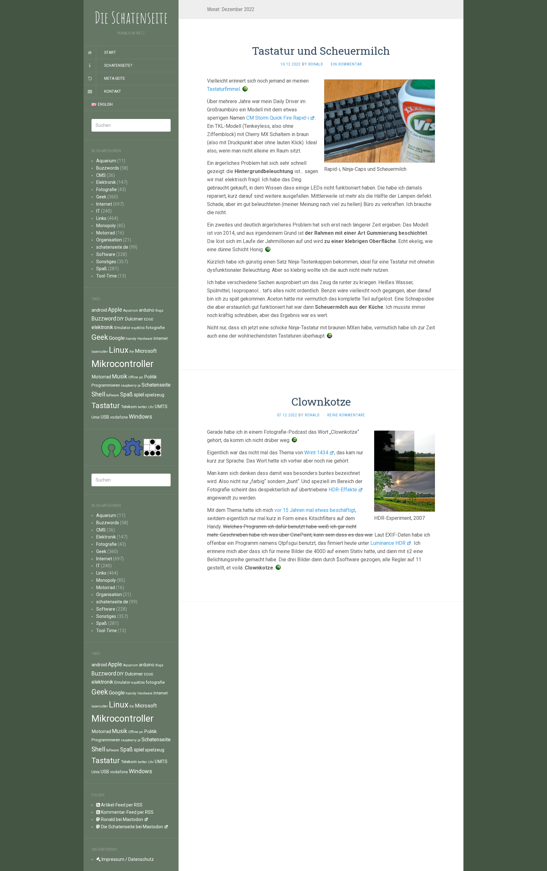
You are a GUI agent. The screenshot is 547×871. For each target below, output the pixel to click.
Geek (101, 196)
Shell (98, 394)
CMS (101, 175)
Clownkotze (321, 401)
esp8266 (138, 328)
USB (105, 417)
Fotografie (106, 189)
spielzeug (154, 394)
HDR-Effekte (343, 490)
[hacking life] (152, 447)
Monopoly (106, 225)
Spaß (101, 268)
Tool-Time (106, 275)
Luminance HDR (388, 543)
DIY (120, 318)
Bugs (159, 310)
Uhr (151, 407)
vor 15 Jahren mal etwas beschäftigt (314, 510)
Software (105, 254)
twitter (142, 407)
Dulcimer (134, 319)
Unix (95, 417)
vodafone (119, 417)
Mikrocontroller (122, 363)
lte (131, 351)
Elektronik (106, 182)
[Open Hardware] (133, 447)
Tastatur (105, 405)
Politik (150, 377)
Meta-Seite (114, 78)
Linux (119, 350)
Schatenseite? (118, 65)
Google (117, 338)
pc (141, 377)
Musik (119, 376)
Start (110, 52)
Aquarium (106, 160)
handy (131, 338)
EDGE (149, 319)
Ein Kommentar (346, 64)
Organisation (109, 239)
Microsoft (146, 351)
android (99, 310)
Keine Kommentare (346, 415)
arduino (146, 310)
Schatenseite (156, 385)
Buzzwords (107, 168)
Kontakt (112, 91)
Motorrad (105, 232)
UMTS (161, 406)
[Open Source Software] (111, 447)
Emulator (122, 327)
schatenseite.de (112, 247)
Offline (133, 377)
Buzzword (103, 318)
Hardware (145, 339)
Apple (115, 310)
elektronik (102, 327)
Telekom (129, 406)
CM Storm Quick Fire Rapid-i (277, 118)
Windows (140, 416)
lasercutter (99, 352)
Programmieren (105, 385)
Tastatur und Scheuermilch (321, 50)
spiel (139, 395)
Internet (104, 204)
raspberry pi (131, 385)
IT (98, 211)
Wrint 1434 (316, 453)
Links (101, 218)
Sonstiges (106, 261)
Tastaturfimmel (223, 89)
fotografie (155, 327)
